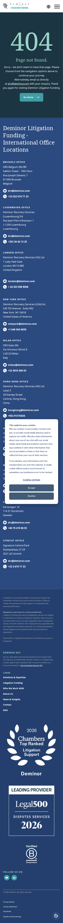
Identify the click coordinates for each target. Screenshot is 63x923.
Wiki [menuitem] (5, 710)
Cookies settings (31, 479)
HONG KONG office (15, 381)
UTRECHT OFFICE (13, 540)
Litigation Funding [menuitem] (13, 682)
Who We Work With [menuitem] (13, 688)
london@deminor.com (21, 281)
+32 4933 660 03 (17, 370)
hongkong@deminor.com (23, 410)
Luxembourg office (16, 207)
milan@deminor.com (20, 365)
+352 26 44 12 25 (17, 241)
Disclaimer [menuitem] (7, 911)
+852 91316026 (16, 415)
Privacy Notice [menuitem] (8, 902)
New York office (14, 299)
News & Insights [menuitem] (11, 699)
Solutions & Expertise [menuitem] (14, 677)
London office (13, 252)
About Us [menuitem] (8, 693)
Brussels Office (14, 162)
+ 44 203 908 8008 (18, 287)
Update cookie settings (12, 916)
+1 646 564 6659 (17, 329)
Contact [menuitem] (7, 704)
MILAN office (12, 340)
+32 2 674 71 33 (17, 566)
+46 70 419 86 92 (17, 528)
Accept (31, 488)
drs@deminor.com (18, 83)
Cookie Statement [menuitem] (10, 906)
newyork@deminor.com (22, 323)
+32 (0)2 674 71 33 (18, 196)
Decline (31, 496)
